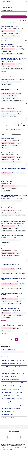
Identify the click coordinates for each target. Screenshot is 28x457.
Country (9, 434)
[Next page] (25, 339)
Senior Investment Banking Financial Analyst (12, 235)
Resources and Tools (13, 427)
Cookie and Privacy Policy (16, 134)
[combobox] (14, 7)
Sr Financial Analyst (6, 206)
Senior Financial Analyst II (7, 138)
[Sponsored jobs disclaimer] (26, 23)
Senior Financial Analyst (7, 44)
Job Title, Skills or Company (7, 5)
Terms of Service (18, 445)
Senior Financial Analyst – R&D (8, 75)
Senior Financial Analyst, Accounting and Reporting (13, 168)
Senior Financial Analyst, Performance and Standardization (11, 294)
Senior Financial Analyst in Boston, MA (12, 352)
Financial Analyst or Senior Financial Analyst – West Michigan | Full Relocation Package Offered (13, 59)
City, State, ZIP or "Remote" (7, 10)
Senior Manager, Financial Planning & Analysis (12, 324)
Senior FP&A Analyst (6, 180)
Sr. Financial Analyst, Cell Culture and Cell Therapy (13, 221)
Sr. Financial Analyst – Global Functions (10, 264)
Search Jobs (14, 17)
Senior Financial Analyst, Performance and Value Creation (13, 279)
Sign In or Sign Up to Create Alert (14, 129)
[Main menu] (26, 2)
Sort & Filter (22, 20)
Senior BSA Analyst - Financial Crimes (10, 308)
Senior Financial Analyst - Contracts (9, 26)
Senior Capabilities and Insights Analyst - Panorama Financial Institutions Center (14, 196)
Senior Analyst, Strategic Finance (9, 107)
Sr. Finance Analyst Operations (8, 248)
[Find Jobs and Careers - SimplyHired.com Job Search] (6, 2)
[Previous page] (3, 339)
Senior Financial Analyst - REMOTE (9, 89)
